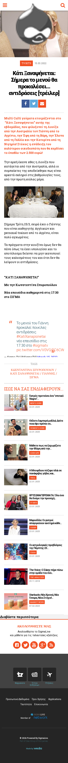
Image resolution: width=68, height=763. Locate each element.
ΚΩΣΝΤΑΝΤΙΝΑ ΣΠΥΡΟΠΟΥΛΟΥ (32, 370)
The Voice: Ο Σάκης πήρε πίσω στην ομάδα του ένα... (46, 571)
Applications (54, 699)
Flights (49, 674)
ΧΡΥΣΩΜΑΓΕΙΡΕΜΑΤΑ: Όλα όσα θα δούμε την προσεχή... (46, 497)
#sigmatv (40, 345)
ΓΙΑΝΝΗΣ (48, 373)
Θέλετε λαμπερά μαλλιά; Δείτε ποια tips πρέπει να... (46, 422)
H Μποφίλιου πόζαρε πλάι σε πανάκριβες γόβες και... (45, 472)
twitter (25, 645)
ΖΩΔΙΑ (33, 552)
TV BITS (33, 502)
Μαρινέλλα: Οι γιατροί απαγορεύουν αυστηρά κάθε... (45, 522)
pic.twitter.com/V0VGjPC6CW (40, 350)
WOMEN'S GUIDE (37, 428)
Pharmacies (20, 674)
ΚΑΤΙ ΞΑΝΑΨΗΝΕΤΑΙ (24, 373)
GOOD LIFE (34, 453)
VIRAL (32, 478)
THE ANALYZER (37, 577)
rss (51, 645)
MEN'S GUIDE (36, 403)
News (34, 674)
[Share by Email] (42, 104)
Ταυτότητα (26, 704)
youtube (34, 645)
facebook (17, 645)
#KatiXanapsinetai (31, 336)
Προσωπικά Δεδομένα (17, 699)
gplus (42, 645)
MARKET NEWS (37, 602)
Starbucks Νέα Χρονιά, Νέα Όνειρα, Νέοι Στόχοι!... (44, 596)
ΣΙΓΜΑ (34, 377)
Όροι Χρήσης (39, 699)
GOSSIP (33, 527)
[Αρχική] (34, 44)
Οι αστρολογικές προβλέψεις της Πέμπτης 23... (45, 546)
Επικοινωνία (41, 704)
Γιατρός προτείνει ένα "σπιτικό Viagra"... (46, 397)
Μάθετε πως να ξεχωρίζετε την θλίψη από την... (45, 447)
